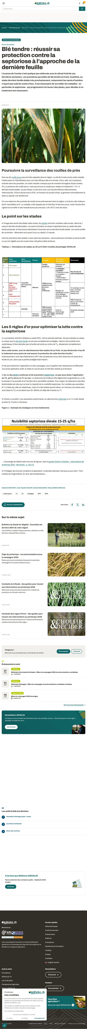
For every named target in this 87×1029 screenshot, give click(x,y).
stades (44, 223)
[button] (4, 1025)
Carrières (48, 958)
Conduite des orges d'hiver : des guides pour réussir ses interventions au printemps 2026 (22, 615)
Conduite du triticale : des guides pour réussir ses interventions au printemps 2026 (22, 585)
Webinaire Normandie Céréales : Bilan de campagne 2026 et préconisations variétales (44, 672)
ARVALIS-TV (7, 977)
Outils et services (51, 930)
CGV (51, 1023)
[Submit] (82, 9)
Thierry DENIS (52, 488)
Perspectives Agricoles (10, 984)
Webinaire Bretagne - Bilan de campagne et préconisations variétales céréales (41, 684)
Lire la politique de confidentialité (14, 1011)
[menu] (3, 3)
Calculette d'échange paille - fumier (18, 816)
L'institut (48, 950)
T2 (22, 494)
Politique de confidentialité (76, 1023)
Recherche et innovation (54, 946)
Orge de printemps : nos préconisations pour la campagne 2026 (22, 555)
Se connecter (63, 651)
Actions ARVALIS (8, 988)
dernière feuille (21, 341)
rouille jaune (16, 177)
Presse (48, 954)
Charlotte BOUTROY (9, 488)
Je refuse (9, 1018)
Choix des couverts (13, 831)
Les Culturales (7, 980)
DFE (46, 494)
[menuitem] (80, 3)
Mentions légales (60, 1023)
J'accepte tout (39, 1018)
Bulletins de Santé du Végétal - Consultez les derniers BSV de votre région (22, 526)
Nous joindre (53, 988)
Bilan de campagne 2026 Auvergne (24, 696)
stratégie (30, 494)
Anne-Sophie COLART (25, 488)
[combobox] (43, 9)
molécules (62, 399)
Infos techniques (51, 926)
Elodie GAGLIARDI (40, 488)
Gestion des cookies (35, 1023)
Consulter (10, 886)
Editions (48, 938)
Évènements (50, 934)
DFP (39, 494)
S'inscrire (76, 651)
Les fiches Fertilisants (14, 824)
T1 (17, 494)
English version (53, 962)
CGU (45, 1023)
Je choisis (24, 1018)
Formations (49, 942)
